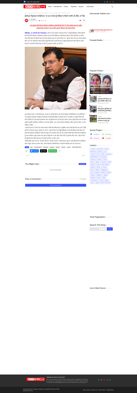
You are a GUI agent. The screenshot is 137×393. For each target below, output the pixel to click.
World (97, 182)
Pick (32, 390)
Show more (82, 164)
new (92, 172)
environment (103, 156)
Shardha (93, 177)
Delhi (102, 154)
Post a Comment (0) (55, 185)
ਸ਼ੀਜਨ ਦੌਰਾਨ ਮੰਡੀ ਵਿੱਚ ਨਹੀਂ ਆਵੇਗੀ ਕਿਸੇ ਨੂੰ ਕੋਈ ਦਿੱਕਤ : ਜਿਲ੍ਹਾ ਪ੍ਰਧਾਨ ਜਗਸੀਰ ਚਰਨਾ (105, 110)
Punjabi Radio (110, 390)
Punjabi (92, 175)
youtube (108, 138)
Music (92, 169)
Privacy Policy (101, 390)
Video (92, 182)
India (98, 164)
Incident (93, 164)
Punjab (66, 6)
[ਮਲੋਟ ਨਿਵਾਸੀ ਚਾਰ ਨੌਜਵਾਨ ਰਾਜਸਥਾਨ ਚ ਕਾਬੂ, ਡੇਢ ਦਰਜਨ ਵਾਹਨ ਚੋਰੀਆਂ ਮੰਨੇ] (93, 118)
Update (106, 180)
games (57, 147)
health (109, 162)
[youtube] (110, 2)
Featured (46, 147)
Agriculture (100, 148)
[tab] (50, 7)
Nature (97, 169)
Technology (94, 180)
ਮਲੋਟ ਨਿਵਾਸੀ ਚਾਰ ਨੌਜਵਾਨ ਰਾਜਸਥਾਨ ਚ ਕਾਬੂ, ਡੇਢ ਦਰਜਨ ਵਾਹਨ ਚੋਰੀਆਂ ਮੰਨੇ (104, 120)
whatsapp (108, 134)
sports (68, 147)
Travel (100, 180)
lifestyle (93, 167)
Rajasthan (74, 6)
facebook (96, 134)
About (88, 390)
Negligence (104, 169)
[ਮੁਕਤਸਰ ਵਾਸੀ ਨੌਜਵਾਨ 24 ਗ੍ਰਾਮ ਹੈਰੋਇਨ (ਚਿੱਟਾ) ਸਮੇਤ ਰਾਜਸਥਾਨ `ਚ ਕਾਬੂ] (93, 99)
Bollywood (93, 151)
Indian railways (105, 164)
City (31, 147)
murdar (104, 167)
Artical (106, 148)
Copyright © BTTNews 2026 (51, 389)
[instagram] (113, 2)
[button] (112, 6)
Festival (52, 147)
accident (93, 148)
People (63, 147)
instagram (96, 138)
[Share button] (59, 150)
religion (106, 175)
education (108, 154)
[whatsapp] (110, 380)
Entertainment (58, 6)
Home (50, 6)
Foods (105, 159)
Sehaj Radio (90, 6)
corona (92, 154)
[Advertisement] (113, 200)
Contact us (94, 390)
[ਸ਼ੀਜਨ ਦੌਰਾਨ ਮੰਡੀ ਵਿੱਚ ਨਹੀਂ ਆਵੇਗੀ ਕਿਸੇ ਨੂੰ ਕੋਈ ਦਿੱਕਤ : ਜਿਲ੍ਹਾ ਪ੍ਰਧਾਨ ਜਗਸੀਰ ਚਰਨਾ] (93, 108)
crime (97, 154)
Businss (100, 151)
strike (104, 177)
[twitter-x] (107, 2)
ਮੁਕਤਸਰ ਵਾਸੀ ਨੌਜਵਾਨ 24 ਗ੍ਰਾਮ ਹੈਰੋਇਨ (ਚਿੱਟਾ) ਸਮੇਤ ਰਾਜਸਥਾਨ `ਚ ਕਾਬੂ (105, 100)
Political (103, 172)
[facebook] (105, 2)
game (92, 162)
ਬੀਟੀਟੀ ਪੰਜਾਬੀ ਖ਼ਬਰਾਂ (33, 13)
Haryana (81, 6)
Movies (99, 167)
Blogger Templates (39, 389)
